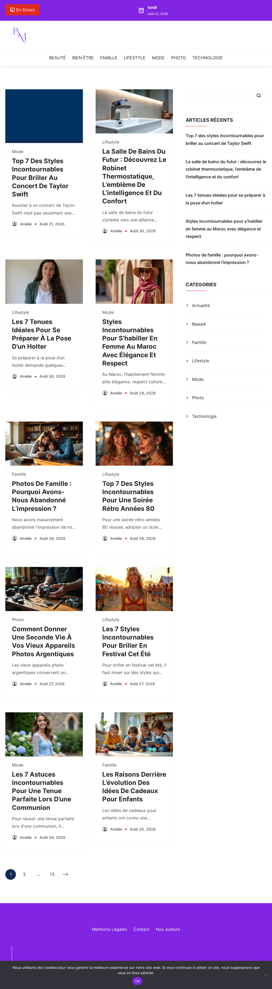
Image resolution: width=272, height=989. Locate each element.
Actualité (201, 305)
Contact (141, 929)
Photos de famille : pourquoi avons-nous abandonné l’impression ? (222, 258)
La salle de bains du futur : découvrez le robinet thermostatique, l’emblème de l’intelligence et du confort (134, 176)
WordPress (54, 960)
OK (137, 981)
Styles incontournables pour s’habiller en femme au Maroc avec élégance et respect (224, 228)
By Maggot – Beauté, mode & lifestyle (95, 952)
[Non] (265, 975)
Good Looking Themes (229, 952)
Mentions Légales (109, 929)
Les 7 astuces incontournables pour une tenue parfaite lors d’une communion (41, 791)
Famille (108, 57)
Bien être (83, 57)
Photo (178, 57)
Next (66, 874)
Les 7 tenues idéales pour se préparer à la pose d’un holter (225, 198)
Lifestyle (135, 57)
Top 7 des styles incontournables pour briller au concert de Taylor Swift (40, 177)
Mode (158, 57)
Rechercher (258, 95)
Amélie (26, 224)
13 (52, 875)
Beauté (57, 57)
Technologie (207, 57)
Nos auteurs (168, 929)
